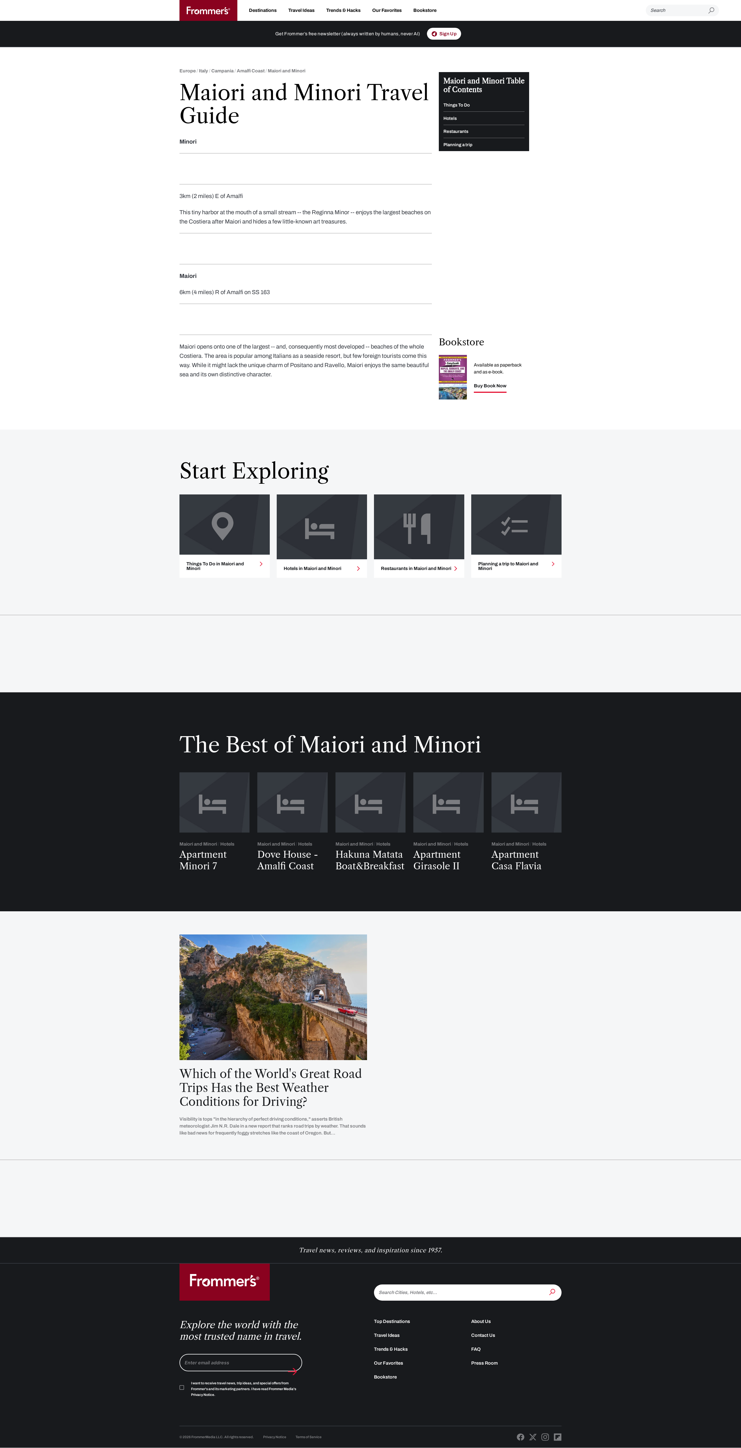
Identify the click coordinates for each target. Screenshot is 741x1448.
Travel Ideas (301, 10)
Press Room (484, 1363)
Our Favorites (387, 10)
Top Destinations (392, 1321)
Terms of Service (309, 1437)
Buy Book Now (490, 386)
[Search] (553, 1292)
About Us (481, 1321)
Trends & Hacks (343, 10)
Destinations (263, 10)
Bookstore (424, 10)
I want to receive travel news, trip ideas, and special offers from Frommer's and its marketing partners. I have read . (243, 1389)
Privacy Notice (274, 1437)
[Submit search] (713, 10)
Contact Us (483, 1335)
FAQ (476, 1349)
